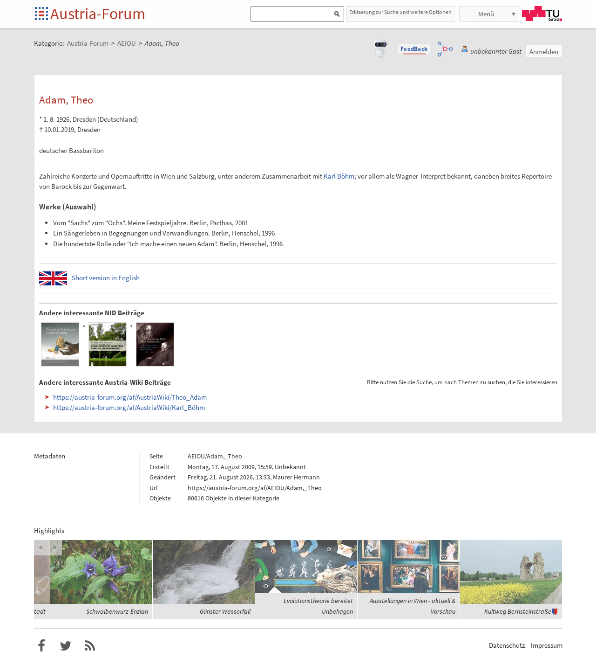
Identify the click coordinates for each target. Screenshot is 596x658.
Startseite (42, 14)
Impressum (546, 645)
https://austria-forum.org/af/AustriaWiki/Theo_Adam (130, 397)
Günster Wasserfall (225, 611)
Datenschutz (507, 645)
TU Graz (542, 13)
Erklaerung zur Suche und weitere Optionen (400, 11)
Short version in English (106, 277)
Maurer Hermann (296, 477)
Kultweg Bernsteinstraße (517, 611)
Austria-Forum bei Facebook (41, 645)
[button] (414, 49)
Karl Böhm (339, 176)
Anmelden (543, 51)
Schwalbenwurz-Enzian (117, 611)
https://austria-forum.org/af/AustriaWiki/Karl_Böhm (129, 407)
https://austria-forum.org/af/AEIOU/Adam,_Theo (255, 488)
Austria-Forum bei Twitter (65, 645)
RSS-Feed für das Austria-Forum (89, 645)
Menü (486, 13)
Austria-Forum (97, 13)
